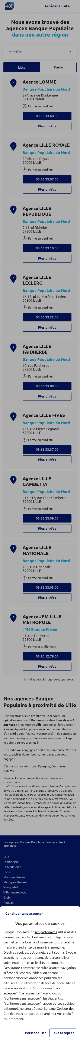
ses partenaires (46, 932)
